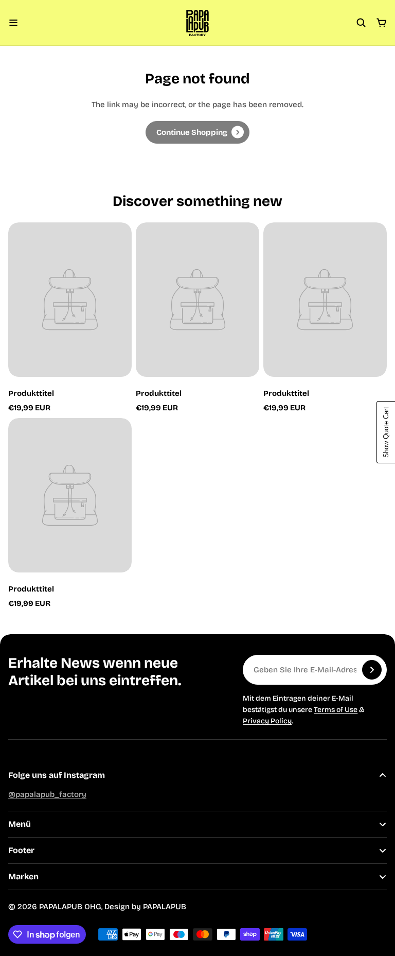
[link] (197, 132)
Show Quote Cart (386, 432)
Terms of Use (335, 709)
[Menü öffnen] (13, 22)
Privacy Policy (267, 721)
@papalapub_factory (47, 794)
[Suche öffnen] (361, 22)
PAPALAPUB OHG (70, 906)
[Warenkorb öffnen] (381, 22)
